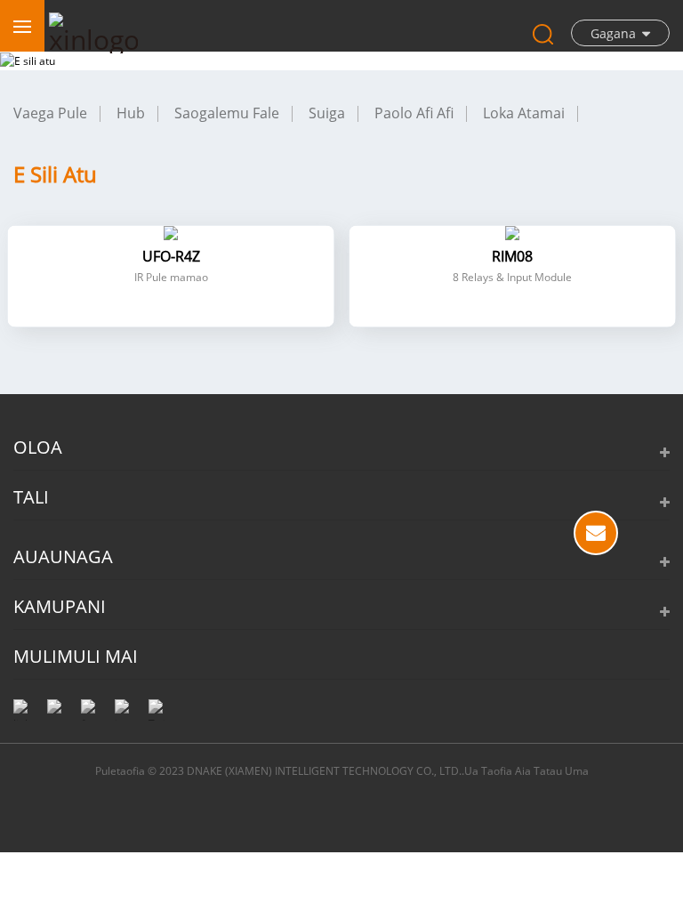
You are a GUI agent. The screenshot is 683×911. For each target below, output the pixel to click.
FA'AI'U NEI (596, 533)
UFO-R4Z (171, 256)
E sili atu (55, 174)
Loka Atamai (524, 113)
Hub (131, 113)
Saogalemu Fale (226, 113)
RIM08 (512, 256)
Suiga (327, 113)
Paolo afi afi (414, 113)
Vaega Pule (50, 113)
